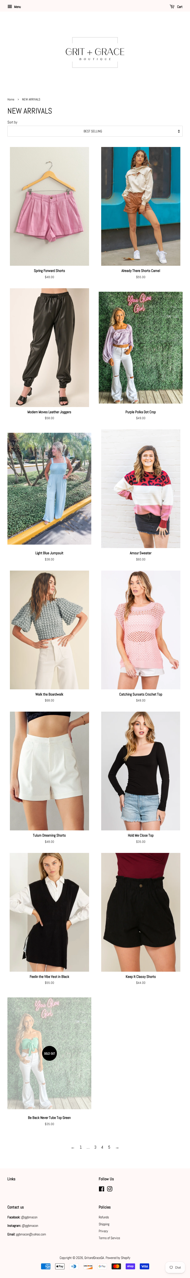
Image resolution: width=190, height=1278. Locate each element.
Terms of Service (109, 1238)
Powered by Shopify (118, 1257)
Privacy (103, 1231)
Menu (17, 6)
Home (10, 99)
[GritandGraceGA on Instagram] (109, 1190)
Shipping (104, 1224)
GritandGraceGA (94, 1257)
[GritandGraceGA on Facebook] (101, 1190)
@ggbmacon (29, 1217)
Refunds (104, 1217)
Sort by (12, 122)
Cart (179, 6)
